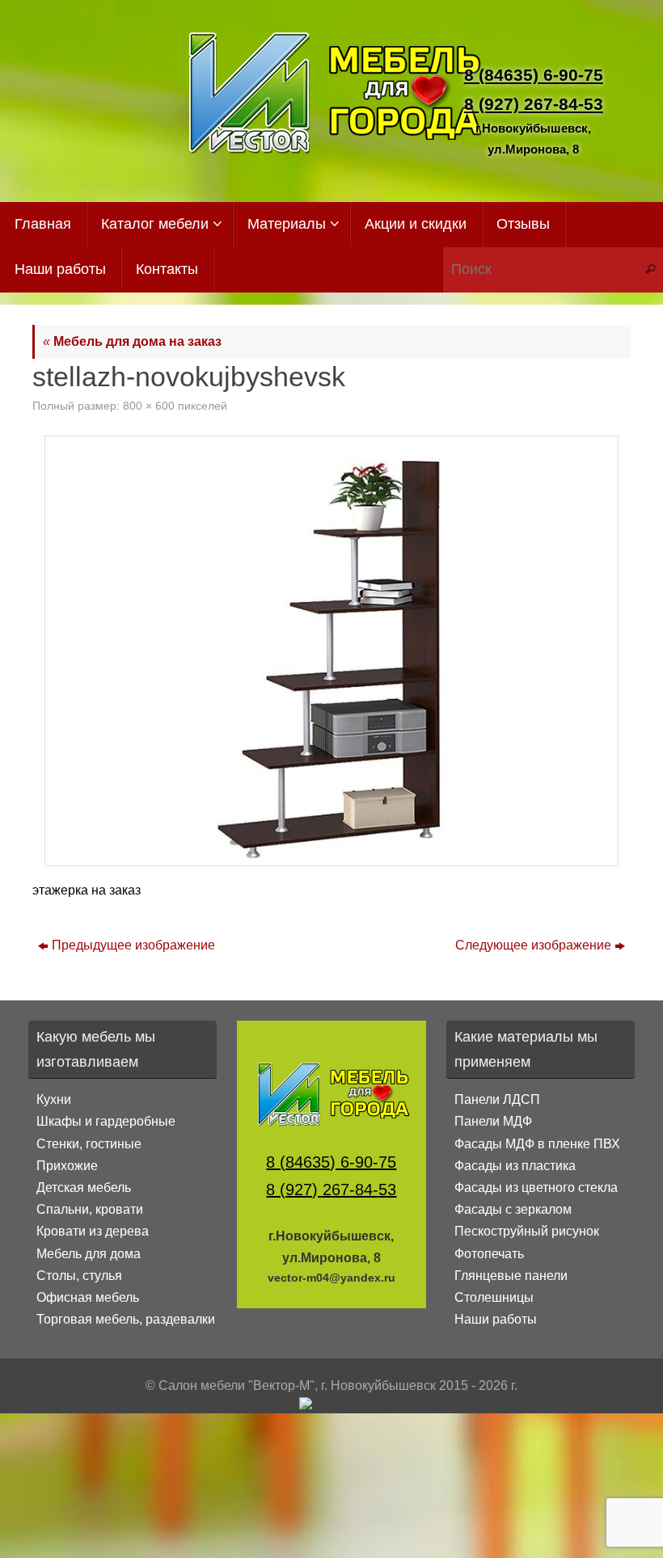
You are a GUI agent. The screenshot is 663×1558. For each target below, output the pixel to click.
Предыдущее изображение (133, 945)
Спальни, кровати (89, 1209)
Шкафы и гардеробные (105, 1121)
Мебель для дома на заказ (132, 341)
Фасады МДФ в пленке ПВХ (537, 1144)
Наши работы (495, 1319)
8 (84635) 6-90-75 (533, 74)
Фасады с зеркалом (513, 1209)
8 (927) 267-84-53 (533, 104)
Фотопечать (489, 1254)
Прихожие (67, 1166)
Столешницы (494, 1297)
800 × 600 (149, 405)
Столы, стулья (79, 1275)
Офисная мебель (87, 1297)
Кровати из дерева (92, 1231)
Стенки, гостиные (88, 1144)
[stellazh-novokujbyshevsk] (331, 651)
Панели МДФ (493, 1121)
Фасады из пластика (515, 1166)
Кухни (53, 1099)
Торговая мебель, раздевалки (125, 1319)
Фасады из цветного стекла (536, 1187)
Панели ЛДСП (497, 1099)
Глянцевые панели (511, 1275)
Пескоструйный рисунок (526, 1231)
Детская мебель (83, 1187)
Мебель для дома (88, 1254)
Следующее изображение (533, 945)
